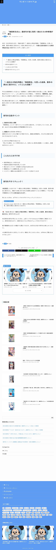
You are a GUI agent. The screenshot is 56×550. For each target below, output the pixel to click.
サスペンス (38, 508)
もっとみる (28, 290)
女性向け (38, 512)
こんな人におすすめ (11, 67)
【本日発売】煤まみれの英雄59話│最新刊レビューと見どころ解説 (20, 426)
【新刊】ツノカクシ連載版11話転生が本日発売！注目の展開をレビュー (21, 442)
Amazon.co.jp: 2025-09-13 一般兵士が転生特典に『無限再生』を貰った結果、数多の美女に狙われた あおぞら (27, 204)
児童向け (28, 512)
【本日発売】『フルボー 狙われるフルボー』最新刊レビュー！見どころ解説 (22, 430)
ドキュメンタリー (17, 510)
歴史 (8, 517)
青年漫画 (29, 517)
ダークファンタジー (7, 510)
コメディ (32, 508)
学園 (42, 512)
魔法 (40, 517)
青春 (33, 517)
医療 (33, 512)
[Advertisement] (28, 13)
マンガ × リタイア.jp (28, 1)
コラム (6, 450)
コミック (26, 508)
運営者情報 (8, 491)
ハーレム (35, 510)
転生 (24, 517)
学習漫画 (47, 512)
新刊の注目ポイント (11, 64)
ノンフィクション (27, 510)
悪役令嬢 (28, 514)
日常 (51, 514)
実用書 (4, 514)
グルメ (21, 508)
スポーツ (44, 508)
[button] (8, 251)
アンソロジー (15, 508)
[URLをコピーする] (47, 251)
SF (3, 508)
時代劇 (4, 517)
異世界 (16, 517)
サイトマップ (9, 494)
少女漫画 (13, 514)
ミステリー (17, 512)
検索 (52, 417)
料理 (43, 514)
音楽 (37, 517)
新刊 (10, 36)
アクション (8, 508)
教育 (36, 514)
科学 (20, 517)
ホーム (7, 485)
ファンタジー (6, 512)
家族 (8, 514)
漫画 (5, 36)
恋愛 (23, 514)
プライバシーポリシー (11, 488)
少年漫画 (19, 514)
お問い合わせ (9, 498)
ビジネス (45, 510)
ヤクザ (23, 512)
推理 (33, 514)
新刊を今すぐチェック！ (12, 69)
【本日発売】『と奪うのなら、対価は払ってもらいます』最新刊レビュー (21, 434)
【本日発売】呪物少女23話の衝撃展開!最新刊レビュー (17, 438)
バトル (39, 510)
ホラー (11, 512)
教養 (40, 514)
